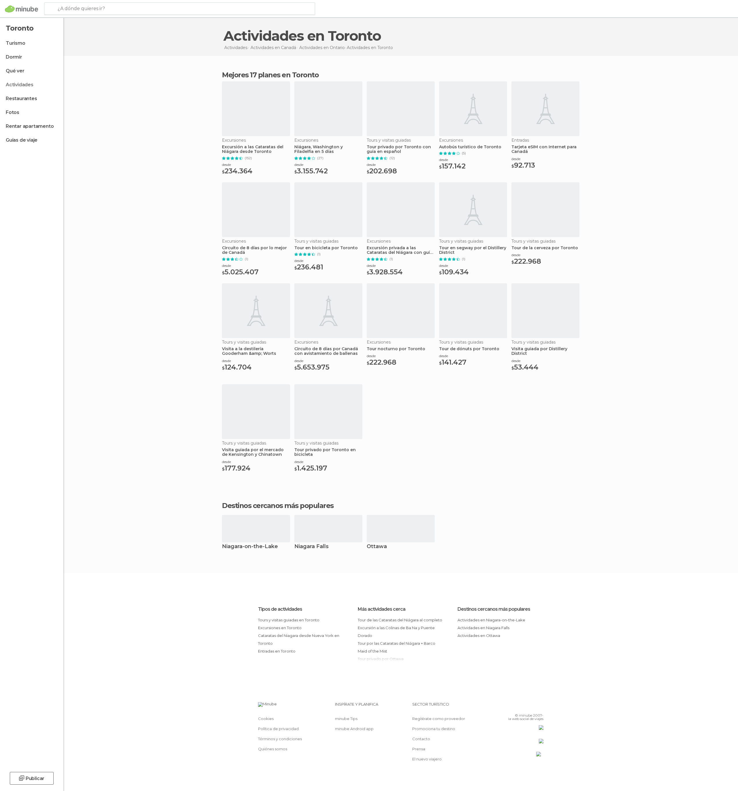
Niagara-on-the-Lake (250, 547)
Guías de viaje (21, 140)
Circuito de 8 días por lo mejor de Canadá (254, 250)
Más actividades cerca (381, 609)
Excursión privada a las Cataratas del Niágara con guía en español (399, 250)
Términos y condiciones (280, 738)
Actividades (19, 84)
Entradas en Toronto (276, 651)
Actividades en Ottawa (479, 635)
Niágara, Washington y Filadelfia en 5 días (318, 149)
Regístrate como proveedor (438, 718)
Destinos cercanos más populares (278, 505)
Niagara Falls (311, 547)
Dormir (14, 57)
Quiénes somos (272, 749)
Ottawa (377, 547)
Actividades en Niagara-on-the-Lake (491, 620)
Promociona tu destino (433, 728)
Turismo (15, 43)
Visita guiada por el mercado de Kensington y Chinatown (253, 452)
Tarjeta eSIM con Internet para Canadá (544, 149)
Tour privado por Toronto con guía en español (399, 149)
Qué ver (15, 71)
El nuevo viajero (427, 759)
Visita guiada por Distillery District (539, 351)
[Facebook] (510, 706)
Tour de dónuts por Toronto (469, 348)
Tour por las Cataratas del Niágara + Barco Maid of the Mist (396, 647)
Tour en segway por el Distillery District (472, 250)
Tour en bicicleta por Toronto (326, 247)
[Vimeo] (529, 706)
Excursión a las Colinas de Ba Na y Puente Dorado (396, 631)
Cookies (266, 718)
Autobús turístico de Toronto (470, 147)
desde (226, 164)
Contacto (421, 738)
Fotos (12, 112)
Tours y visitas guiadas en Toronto (288, 620)
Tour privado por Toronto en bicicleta (325, 452)
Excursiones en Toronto (280, 627)
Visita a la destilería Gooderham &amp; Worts (249, 351)
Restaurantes (21, 98)
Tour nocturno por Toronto (396, 348)
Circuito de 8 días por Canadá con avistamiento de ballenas (326, 351)
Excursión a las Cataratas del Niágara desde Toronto (252, 149)
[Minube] (21, 9)
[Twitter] (520, 706)
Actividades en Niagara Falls (483, 627)
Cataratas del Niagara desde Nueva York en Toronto (298, 639)
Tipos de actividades (280, 609)
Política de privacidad (278, 728)
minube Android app (354, 728)
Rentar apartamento (30, 126)
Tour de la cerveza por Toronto (544, 247)
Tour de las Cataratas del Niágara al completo (400, 620)
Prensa (418, 749)
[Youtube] (539, 706)
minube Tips (346, 718)
